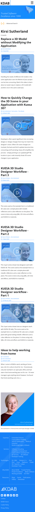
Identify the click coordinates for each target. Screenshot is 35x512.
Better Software (29, 472)
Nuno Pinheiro (6, 178)
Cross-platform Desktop (19, 440)
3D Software (24, 455)
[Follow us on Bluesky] (2, 495)
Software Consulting (18, 449)
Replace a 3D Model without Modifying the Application (16, 42)
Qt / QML (14, 460)
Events (19, 477)
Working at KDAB (17, 474)
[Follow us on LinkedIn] (8, 495)
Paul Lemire (14, 111)
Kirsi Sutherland (7, 49)
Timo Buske (21, 111)
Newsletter (21, 479)
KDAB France (5, 502)
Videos (14, 479)
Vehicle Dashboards (18, 441)
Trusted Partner (26, 470)
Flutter (32, 462)
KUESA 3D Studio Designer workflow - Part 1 (14, 292)
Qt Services (15, 455)
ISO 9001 (27, 474)
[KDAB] (5, 2)
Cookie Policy (5, 505)
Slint (13, 462)
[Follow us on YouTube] (17, 495)
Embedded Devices (18, 438)
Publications (26, 477)
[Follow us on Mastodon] (11, 495)
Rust (30, 460)
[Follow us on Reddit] (14, 495)
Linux (18, 462)
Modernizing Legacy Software (20, 445)
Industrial (14, 443)
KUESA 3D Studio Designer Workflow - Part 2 (14, 230)
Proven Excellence (17, 472)
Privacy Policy (5, 508)
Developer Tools (16, 466)
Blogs (13, 477)
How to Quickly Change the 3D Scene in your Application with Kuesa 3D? (16, 103)
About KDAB (15, 470)
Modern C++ (23, 460)
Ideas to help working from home (15, 351)
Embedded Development (19, 451)
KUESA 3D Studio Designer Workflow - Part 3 (14, 171)
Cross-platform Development (20, 453)
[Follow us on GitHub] (5, 495)
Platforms (25, 462)
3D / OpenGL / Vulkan (18, 464)
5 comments (6, 356)
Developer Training (17, 456)
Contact (3, 498)
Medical (28, 441)
